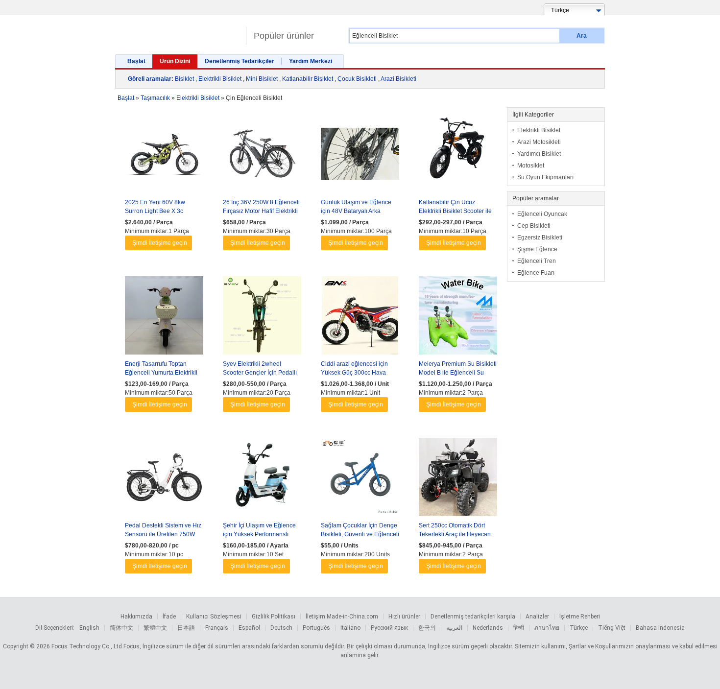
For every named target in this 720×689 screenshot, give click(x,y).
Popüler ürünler (284, 36)
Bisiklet (184, 78)
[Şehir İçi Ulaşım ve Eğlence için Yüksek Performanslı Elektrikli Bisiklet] (262, 479)
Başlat (136, 61)
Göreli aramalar (149, 78)
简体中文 (121, 627)
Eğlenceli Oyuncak (542, 214)
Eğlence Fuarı (535, 272)
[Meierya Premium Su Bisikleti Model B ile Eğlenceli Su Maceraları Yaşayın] (458, 317)
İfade (169, 616)
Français (216, 627)
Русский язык (389, 627)
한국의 (427, 627)
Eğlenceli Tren (536, 261)
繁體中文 (155, 627)
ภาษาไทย (546, 627)
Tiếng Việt (611, 627)
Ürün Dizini (175, 61)
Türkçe (579, 627)
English (89, 627)
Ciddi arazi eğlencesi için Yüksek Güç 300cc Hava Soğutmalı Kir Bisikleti (354, 372)
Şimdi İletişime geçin (159, 242)
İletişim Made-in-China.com (342, 616)
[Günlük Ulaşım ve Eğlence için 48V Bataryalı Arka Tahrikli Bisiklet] (360, 156)
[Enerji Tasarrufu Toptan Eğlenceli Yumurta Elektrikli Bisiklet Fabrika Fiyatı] (164, 317)
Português (316, 627)
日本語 (186, 627)
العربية (454, 627)
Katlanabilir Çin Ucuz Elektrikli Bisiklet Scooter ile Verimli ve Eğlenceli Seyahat (457, 211)
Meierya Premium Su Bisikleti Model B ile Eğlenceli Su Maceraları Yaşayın (458, 372)
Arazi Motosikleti (539, 142)
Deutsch (281, 627)
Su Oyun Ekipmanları (545, 177)
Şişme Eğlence (537, 249)
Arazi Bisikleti (398, 78)
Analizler (537, 616)
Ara (581, 35)
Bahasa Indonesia (660, 627)
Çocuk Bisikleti (357, 78)
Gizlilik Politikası (273, 616)
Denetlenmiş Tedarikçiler (239, 61)
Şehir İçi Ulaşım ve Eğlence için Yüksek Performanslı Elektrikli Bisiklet (259, 534)
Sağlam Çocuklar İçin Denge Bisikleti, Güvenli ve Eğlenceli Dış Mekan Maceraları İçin (360, 534)
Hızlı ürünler (404, 616)
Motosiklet (530, 165)
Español (249, 627)
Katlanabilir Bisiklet (307, 78)
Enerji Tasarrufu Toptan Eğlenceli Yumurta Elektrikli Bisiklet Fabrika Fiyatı (161, 372)
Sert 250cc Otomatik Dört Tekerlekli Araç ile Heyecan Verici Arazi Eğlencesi (455, 534)
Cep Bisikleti (534, 225)
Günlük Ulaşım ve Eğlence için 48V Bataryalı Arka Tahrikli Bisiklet (356, 211)
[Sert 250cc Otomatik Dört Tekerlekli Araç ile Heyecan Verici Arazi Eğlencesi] (458, 479)
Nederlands (488, 627)
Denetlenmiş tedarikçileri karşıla (473, 616)
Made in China (178, 31)
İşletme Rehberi (579, 616)
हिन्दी (518, 627)
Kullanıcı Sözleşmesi (213, 616)
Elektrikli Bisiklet (219, 78)
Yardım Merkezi (310, 61)
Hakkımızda (136, 616)
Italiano (350, 627)
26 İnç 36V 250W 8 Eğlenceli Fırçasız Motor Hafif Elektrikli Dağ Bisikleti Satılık (261, 211)
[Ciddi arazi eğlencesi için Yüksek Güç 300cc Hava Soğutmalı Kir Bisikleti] (360, 317)
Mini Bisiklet (262, 78)
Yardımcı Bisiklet (539, 153)
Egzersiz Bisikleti (539, 237)
